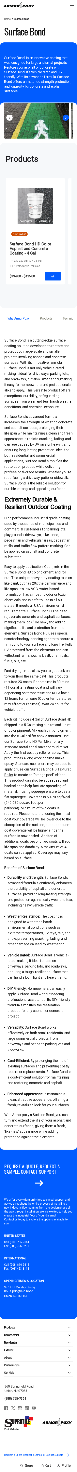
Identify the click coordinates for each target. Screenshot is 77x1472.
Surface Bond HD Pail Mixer (31, 741)
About (8, 1357)
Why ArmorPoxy (19, 318)
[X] (13, 1408)
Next (66, 118)
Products (46, 318)
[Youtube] (34, 1408)
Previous (9, 118)
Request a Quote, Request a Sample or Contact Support (33, 1455)
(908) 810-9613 (19, 1264)
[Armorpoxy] (57, 1421)
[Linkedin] (27, 1408)
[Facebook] (6, 1408)
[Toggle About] (42, 1357)
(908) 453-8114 (19, 1268)
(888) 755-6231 (19, 1246)
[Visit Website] (19, 1421)
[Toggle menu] (71, 5)
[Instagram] (20, 1408)
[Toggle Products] (44, 1327)
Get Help (9, 1372)
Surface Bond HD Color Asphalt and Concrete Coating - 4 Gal (30, 249)
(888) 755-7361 (19, 1242)
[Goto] (39, 1183)
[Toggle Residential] (45, 1342)
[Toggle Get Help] (43, 1372)
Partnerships (12, 1365)
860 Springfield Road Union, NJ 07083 (19, 1389)
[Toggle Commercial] (46, 1335)
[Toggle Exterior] (43, 1350)
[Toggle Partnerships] (46, 1365)
